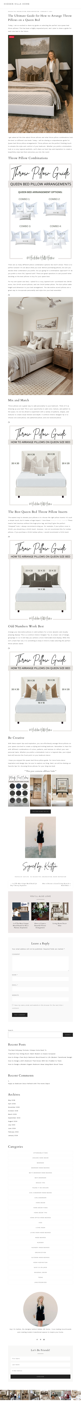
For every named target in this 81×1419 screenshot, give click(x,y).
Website (15, 995)
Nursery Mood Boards (40, 1247)
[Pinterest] (40, 1339)
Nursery (40, 1242)
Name (15, 975)
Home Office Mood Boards (40, 1217)
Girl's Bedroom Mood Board (40, 1192)
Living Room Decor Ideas (60, 924)
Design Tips (12, 11)
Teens (40, 1277)
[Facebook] (37, 1339)
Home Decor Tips (40, 1212)
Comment (16, 954)
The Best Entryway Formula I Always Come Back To (27, 1050)
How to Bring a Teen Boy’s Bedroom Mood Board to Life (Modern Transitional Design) (40, 1057)
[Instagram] (44, 1339)
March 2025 (12, 1114)
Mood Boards (40, 1237)
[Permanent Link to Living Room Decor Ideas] (60, 920)
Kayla (10, 1083)
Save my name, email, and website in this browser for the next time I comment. (37, 1006)
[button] (78, 4)
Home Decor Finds (40, 1207)
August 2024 (12, 1121)
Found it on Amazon (40, 1187)
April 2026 (12, 1103)
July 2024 (11, 1125)
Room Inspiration (33, 11)
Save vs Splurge (40, 1267)
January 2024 (13, 1135)
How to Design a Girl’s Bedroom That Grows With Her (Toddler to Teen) (34, 1061)
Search (10, 1030)
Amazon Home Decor (40, 1158)
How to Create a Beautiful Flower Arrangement (40, 925)
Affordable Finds (40, 1153)
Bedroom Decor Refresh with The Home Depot (32, 1083)
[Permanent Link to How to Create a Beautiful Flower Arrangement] (40, 920)
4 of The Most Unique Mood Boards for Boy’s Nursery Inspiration (23, 884)
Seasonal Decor (40, 1272)
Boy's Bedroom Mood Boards (40, 1173)
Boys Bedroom (40, 1177)
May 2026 (11, 1100)
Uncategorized (40, 1282)
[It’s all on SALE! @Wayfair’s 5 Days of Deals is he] (15, 1395)
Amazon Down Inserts (59, 520)
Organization (21, 11)
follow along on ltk (40, 811)
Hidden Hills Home (17, 4)
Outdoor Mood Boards (40, 1257)
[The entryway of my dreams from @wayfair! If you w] (35, 1395)
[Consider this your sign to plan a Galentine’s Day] (66, 1395)
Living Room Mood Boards (40, 1232)
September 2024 (14, 1118)
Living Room (40, 1227)
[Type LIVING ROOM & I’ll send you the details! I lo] (5, 1395)
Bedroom (40, 1163)
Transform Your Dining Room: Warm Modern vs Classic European (31, 1054)
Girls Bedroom (40, 1197)
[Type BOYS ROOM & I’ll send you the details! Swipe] (56, 1395)
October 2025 (13, 1111)
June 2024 (12, 1128)
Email (15, 985)
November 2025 (14, 1107)
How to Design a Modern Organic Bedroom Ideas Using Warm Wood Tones (35, 1064)
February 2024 (13, 1132)
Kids (40, 1222)
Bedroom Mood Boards (40, 1168)
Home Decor (40, 1202)
